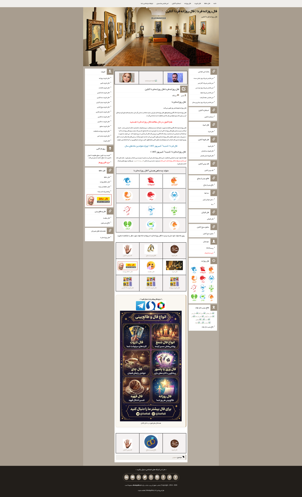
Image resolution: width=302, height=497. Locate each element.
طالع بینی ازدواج (208, 185)
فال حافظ (207, 3)
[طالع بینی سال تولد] (202, 318)
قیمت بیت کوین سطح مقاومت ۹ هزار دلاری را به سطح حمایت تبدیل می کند (99, 156)
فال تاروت (197, 3)
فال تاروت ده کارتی (104, 121)
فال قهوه (210, 146)
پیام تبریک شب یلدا (104, 191)
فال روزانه (187, 3)
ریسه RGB (209, 248)
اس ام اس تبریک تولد (206, 92)
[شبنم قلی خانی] (126, 78)
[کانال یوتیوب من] (132, 477)
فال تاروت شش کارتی (103, 111)
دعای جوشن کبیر (208, 199)
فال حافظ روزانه (105, 181)
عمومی (174, 457)
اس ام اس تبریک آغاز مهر (205, 83)
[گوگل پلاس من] (138, 477)
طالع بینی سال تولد (207, 326)
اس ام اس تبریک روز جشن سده (203, 78)
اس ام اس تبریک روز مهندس (204, 87)
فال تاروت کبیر (105, 83)
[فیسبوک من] (163, 477)
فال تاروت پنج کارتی (103, 107)
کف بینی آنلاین (208, 170)
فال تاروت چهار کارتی (103, 102)
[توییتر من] (145, 477)
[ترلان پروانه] (151, 81)
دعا (212, 204)
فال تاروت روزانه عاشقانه (102, 131)
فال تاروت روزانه (104, 78)
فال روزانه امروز (139, 160)
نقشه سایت (141, 490)
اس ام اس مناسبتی (162, 3)
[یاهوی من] (175, 477)
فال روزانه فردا (141, 170)
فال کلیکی (210, 219)
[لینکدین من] (126, 477)
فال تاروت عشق (105, 126)
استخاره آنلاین (176, 3)
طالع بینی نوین (105, 222)
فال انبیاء (210, 131)
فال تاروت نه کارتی (104, 116)
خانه (215, 3)
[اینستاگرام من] (157, 477)
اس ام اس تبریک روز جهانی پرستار (202, 102)
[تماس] (151, 477)
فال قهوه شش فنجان (206, 155)
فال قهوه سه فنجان (207, 150)
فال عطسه (106, 218)
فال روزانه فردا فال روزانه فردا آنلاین (162, 89)
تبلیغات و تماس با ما (147, 3)
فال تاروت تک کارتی (103, 92)
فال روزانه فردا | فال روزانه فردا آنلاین (191, 11)
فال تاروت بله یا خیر (103, 136)
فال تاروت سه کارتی (103, 97)
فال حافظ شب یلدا (104, 186)
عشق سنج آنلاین (208, 233)
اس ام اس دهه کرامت (206, 97)
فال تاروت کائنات (104, 87)
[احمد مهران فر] (175, 78)
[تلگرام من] (169, 477)
